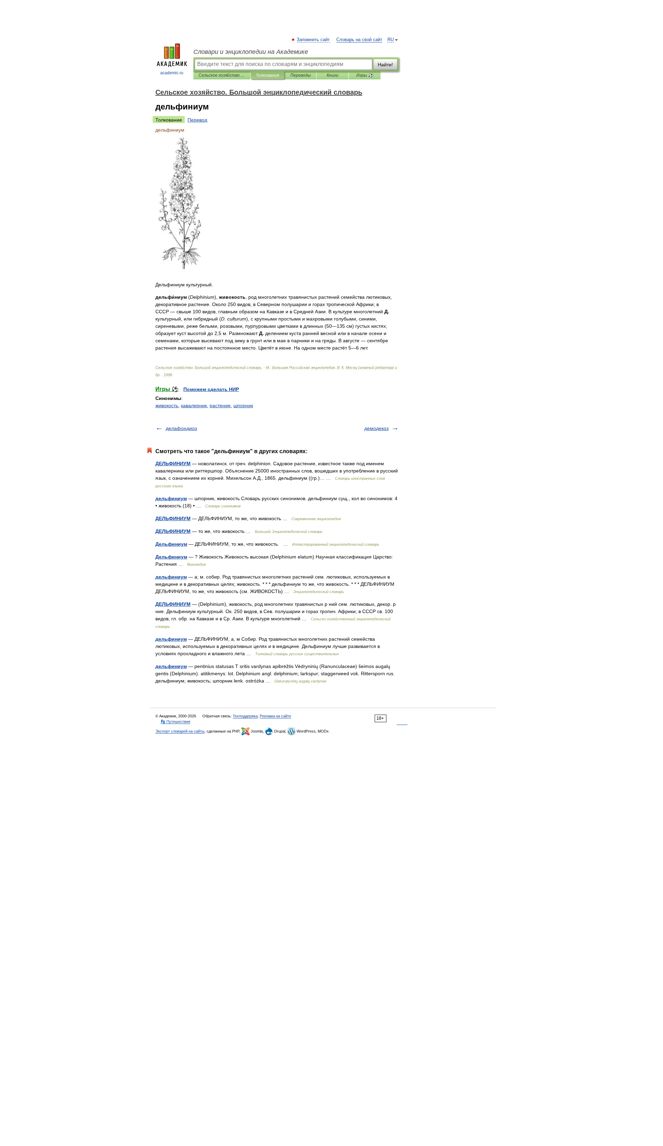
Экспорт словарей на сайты (179, 731)
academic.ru (171, 72)
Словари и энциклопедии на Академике (250, 51)
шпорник (243, 405)
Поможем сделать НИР (211, 389)
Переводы (300, 75)
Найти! (385, 64)
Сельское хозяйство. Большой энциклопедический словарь (222, 75)
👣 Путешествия (175, 721)
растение (220, 405)
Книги (332, 75)
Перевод (197, 120)
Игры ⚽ (364, 75)
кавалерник (194, 405)
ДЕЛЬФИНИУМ (173, 463)
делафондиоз (181, 428)
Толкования (267, 75)
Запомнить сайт (313, 39)
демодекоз (376, 428)
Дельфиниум (171, 544)
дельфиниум (171, 498)
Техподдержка (245, 716)
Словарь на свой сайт (359, 39)
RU (390, 39)
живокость (166, 405)
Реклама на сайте (275, 716)
